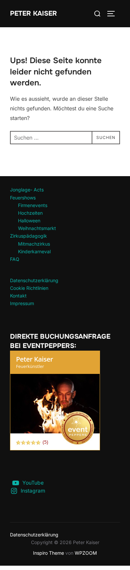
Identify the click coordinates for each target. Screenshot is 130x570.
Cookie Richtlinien (29, 288)
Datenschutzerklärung (34, 280)
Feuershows (23, 197)
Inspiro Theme (48, 553)
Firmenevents (32, 205)
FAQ (14, 259)
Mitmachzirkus (34, 244)
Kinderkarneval (34, 251)
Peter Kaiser (33, 13)
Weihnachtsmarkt (37, 228)
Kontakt (18, 295)
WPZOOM (86, 553)
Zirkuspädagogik (28, 236)
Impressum (22, 303)
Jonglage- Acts (27, 189)
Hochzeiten (30, 213)
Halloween (29, 220)
